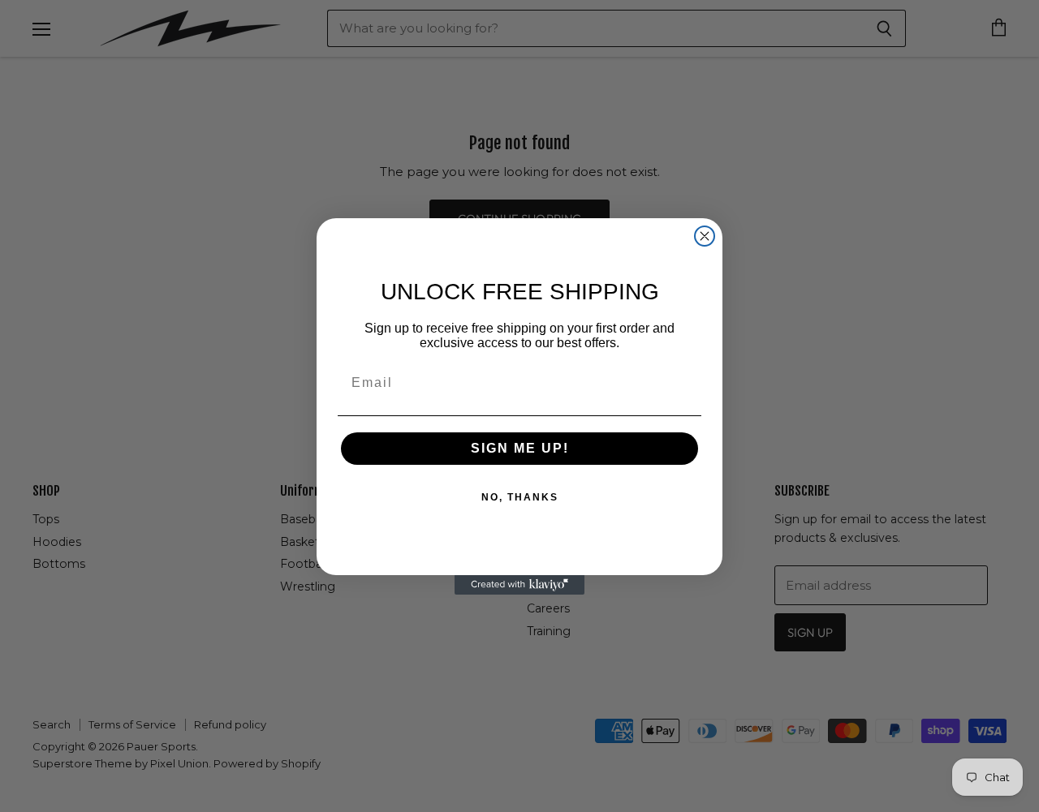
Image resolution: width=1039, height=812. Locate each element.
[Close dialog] (704, 236)
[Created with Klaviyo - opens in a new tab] (519, 585)
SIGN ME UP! (520, 448)
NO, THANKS (519, 497)
